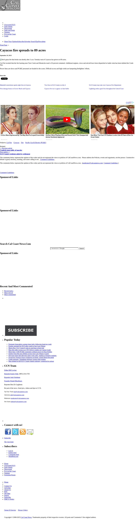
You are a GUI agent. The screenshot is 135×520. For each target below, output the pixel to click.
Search (33, 41)
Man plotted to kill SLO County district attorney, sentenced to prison (31, 361)
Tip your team (9, 442)
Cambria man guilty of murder (11, 150)
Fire (22, 143)
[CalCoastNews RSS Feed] (22, 434)
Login (6, 36)
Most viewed (8, 293)
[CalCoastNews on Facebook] (8, 434)
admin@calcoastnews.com (18, 401)
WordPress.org (13, 456)
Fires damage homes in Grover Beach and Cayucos (15, 88)
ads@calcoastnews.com (17, 395)
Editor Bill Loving (10, 370)
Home (6, 23)
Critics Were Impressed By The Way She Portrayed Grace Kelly (22, 135)
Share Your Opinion (11, 41)
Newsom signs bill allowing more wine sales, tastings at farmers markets (32, 355)
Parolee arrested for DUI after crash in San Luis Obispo (26, 346)
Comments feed (13, 454)
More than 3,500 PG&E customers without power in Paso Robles (30, 352)
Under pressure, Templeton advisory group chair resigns (27, 359)
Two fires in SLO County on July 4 (55, 85)
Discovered (8, 28)
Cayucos (16, 143)
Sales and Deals (9, 30)
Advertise (27, 41)
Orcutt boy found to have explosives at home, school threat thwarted (31, 357)
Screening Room (9, 475)
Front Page (3, 45)
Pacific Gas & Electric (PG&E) (35, 143)
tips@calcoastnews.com (21, 392)
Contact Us (8, 486)
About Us (7, 490)
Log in (10, 451)
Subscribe (21, 41)
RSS (5, 492)
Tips (36, 41)
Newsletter (41, 41)
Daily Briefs (8, 26)
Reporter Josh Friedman (12, 377)
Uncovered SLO (9, 25)
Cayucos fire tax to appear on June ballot (57, 88)
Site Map (7, 493)
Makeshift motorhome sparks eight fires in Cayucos (15, 85)
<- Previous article (6, 148)
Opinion (7, 32)
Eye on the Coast (10, 34)
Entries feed (12, 453)
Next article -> (5, 152)
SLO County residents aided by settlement (15, 154)
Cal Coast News (26, 517)
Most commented (10, 295)
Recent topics (8, 291)
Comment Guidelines (47, 159)
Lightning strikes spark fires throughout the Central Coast (106, 88)
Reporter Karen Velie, (11, 374)
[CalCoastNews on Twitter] (15, 434)
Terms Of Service (10, 510)
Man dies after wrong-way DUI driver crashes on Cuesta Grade (29, 350)
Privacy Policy (23, 510)
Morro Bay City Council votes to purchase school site (26, 348)
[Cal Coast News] (10, 10)
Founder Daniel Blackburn (13, 381)
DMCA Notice (9, 499)
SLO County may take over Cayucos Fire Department (105, 85)
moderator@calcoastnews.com (92, 163)
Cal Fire (9, 143)
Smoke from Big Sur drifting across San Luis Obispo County (28, 354)
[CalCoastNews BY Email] (30, 434)
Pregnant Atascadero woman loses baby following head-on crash (29, 344)
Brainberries (4, 139)
